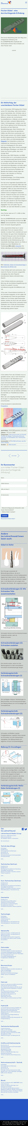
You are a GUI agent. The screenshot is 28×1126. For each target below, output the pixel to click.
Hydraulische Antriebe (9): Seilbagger (9, 973)
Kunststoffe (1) (4, 939)
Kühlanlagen (4, 848)
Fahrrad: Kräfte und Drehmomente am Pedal (11, 998)
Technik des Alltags (6, 436)
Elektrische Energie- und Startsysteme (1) (10, 934)
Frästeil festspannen (5, 873)
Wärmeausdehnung (5, 935)
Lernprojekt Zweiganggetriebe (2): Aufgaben (11, 952)
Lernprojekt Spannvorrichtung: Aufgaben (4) (11, 1007)
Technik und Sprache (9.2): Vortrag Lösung (10, 1054)
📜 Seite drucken (11, 444)
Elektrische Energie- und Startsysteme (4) (10, 1035)
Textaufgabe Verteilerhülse (7, 870)
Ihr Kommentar (5, 495)
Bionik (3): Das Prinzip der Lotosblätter (9, 1092)
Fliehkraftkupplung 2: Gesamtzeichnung (10, 921)
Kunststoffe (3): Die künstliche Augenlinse (10, 937)
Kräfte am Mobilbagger (6, 970)
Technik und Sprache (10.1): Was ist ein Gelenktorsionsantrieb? (9, 1052)
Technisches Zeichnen (18, 436)
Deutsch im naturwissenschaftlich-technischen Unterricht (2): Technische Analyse (11, 985)
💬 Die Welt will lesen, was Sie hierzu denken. (13, 441)
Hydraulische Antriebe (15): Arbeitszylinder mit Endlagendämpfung (11, 1018)
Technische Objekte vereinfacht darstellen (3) (11, 951)
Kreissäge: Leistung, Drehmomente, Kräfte (10, 1032)
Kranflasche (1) (4, 849)
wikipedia (18, 246)
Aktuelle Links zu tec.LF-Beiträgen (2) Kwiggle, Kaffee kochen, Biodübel (11, 1072)
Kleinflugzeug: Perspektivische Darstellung (11, 869)
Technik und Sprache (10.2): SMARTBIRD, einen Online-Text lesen (12, 1083)
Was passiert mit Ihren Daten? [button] (8, 518)
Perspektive (4, 406)
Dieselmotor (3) (4, 852)
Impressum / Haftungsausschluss (8, 835)
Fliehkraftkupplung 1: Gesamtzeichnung (10, 889)
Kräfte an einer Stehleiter (6, 1030)
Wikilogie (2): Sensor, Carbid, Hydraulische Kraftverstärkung (10, 1012)
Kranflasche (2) (4, 866)
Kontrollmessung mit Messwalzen (8, 901)
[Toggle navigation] (25, 2)
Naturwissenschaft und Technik (17, 434)
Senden (4, 516)
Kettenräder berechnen (6, 996)
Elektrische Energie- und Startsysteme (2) (10, 933)
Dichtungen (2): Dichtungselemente (9, 1010)
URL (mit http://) (5, 489)
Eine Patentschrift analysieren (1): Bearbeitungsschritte (8, 994)
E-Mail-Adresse (5, 483)
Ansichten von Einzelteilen (8, 437)
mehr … (2, 859)
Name (2, 477)
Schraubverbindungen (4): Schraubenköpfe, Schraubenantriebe (11, 855)
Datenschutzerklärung (6, 837)
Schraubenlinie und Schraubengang (9, 903)
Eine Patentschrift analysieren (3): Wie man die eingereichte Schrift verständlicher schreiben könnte (11, 988)
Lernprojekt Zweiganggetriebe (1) (8, 956)
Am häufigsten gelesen (6, 838)
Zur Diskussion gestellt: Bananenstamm (10, 1088)
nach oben (14, 455)
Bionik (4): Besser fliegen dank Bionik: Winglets (11, 1091)
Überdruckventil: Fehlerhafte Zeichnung (10, 1009)
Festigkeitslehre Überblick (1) (7, 957)
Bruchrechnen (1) (5, 853)
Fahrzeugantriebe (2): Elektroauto (8, 851)
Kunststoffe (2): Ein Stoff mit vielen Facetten (11, 938)
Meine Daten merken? (8, 512)
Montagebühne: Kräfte (6, 949)
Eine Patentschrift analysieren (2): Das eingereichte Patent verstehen (9, 991)
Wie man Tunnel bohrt (6, 971)
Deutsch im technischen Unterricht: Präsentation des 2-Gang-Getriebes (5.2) (12, 954)
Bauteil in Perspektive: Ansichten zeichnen (11, 871)
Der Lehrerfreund (5, 841)
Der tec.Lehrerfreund (8, 829)
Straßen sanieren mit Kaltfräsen (8, 974)
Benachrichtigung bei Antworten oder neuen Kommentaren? (12, 509)
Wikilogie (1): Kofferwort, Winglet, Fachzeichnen (11, 1089)
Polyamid (4, 141)
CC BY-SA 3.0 (12, 267)
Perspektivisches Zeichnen (7, 905)
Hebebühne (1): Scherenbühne (8, 902)
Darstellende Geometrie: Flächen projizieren (11, 906)
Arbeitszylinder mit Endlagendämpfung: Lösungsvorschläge (10, 1015)
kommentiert (15, 838)
